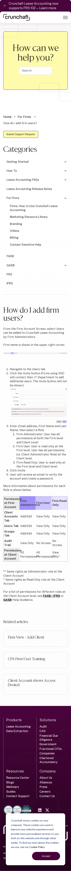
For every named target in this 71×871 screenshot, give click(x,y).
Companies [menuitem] (47, 753)
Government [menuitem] (48, 744)
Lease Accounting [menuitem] (18, 726)
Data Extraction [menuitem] (17, 731)
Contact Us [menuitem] (47, 796)
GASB (7, 600)
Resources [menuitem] (15, 771)
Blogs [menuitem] (10, 782)
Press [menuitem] (43, 787)
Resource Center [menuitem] (17, 777)
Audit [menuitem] (43, 726)
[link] (16, 17)
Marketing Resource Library (29, 217)
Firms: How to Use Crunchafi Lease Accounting (34, 208)
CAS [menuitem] (43, 731)
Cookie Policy (36, 846)
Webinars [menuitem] (12, 787)
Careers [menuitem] (45, 791)
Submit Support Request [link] (20, 134)
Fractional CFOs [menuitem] (51, 749)
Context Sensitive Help (25, 244)
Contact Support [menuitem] (17, 796)
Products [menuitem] (14, 720)
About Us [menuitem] (46, 777)
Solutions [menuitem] (48, 720)
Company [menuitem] (48, 771)
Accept (46, 855)
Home (7, 117)
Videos (14, 230)
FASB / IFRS (51, 596)
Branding (16, 224)
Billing (14, 237)
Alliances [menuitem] (46, 782)
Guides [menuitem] (10, 791)
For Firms (24, 117)
